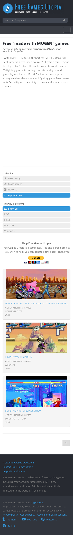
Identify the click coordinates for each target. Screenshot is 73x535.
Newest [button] (12, 189)
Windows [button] (9, 231)
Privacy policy (10, 514)
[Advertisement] (36, 126)
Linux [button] (7, 219)
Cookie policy (27, 514)
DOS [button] (6, 214)
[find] (64, 20)
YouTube (32, 519)
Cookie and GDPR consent (52, 514)
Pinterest (51, 519)
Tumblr (12, 519)
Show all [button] (12, 208)
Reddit (11, 526)
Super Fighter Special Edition (23, 410)
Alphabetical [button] (14, 195)
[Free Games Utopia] (36, 8)
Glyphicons (37, 502)
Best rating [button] (14, 178)
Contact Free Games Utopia (18, 467)
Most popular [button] (15, 184)
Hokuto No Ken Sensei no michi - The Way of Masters (37, 303)
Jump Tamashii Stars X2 (18, 357)
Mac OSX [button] (9, 225)
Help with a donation (14, 471)
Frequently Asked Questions (18, 462)
